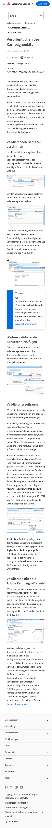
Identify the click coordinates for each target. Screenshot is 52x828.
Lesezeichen (14, 57)
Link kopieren (28, 57)
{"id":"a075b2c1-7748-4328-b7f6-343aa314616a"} (25, 72)
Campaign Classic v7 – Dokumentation (19, 30)
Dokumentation (14, 22)
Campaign (30, 22)
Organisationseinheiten (26, 323)
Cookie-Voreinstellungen (16, 807)
